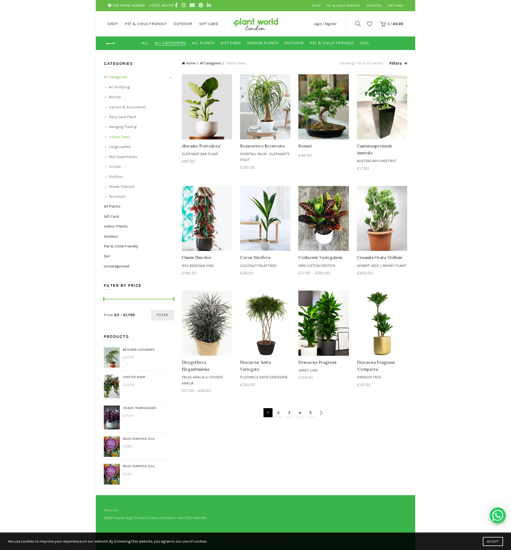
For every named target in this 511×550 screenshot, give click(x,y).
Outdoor (374, 5)
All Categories (170, 43)
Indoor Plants (262, 43)
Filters (395, 63)
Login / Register (325, 24)
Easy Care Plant (122, 117)
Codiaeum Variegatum (320, 257)
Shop (316, 5)
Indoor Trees (119, 137)
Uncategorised (116, 266)
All (145, 43)
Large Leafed (119, 146)
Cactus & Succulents (127, 107)
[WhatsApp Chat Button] (498, 515)
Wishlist (370, 24)
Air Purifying (119, 87)
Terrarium (117, 196)
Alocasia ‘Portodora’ (201, 145)
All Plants (203, 43)
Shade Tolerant (122, 186)
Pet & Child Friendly (343, 5)
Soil (364, 43)
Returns (111, 510)
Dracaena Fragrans (317, 362)
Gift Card (395, 5)
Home (191, 63)
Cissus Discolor (197, 257)
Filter (162, 315)
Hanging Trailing (123, 127)
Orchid (115, 166)
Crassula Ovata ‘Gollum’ (380, 257)
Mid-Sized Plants (123, 157)
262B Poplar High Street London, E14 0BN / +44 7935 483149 (155, 518)
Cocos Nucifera (255, 257)
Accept (493, 541)
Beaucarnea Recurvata (262, 145)
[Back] (110, 43)
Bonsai (305, 145)
